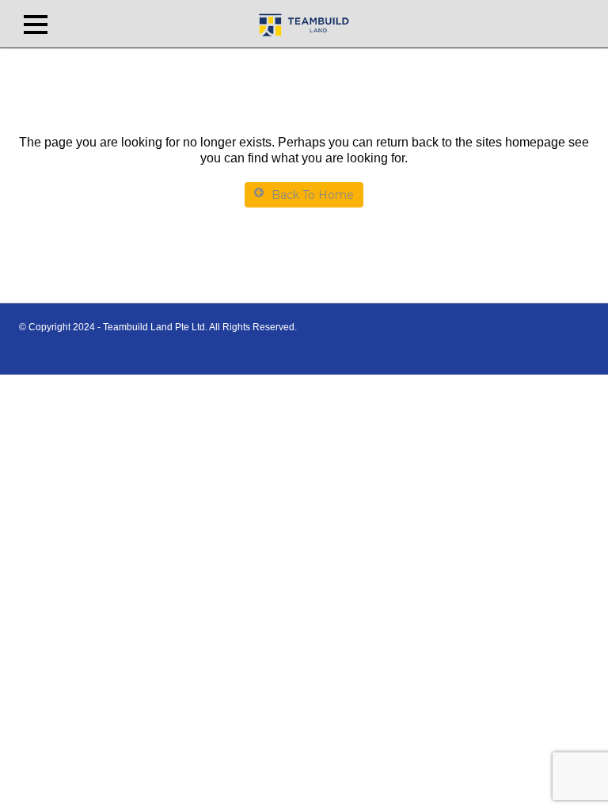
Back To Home (313, 195)
